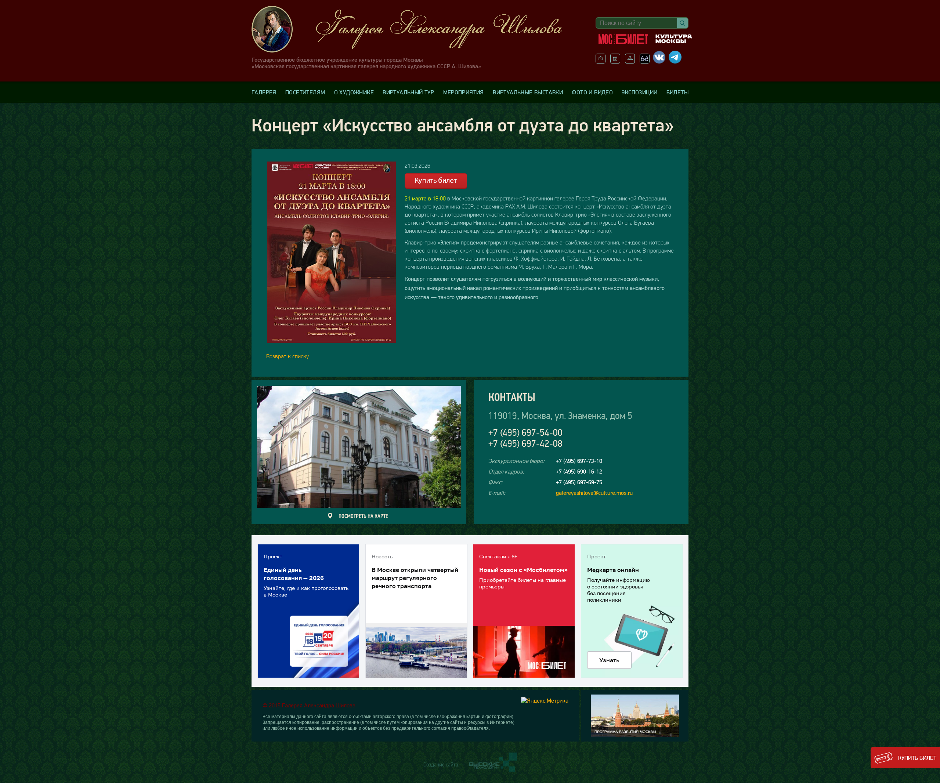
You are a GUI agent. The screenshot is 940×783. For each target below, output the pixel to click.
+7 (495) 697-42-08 (525, 443)
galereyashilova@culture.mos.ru (594, 492)
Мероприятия (463, 92)
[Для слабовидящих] (645, 61)
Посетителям (305, 92)
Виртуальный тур (408, 92)
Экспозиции (639, 92)
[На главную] (600, 61)
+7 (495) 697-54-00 (525, 432)
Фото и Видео (592, 92)
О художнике (354, 92)
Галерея (264, 92)
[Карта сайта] (630, 61)
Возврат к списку (287, 356)
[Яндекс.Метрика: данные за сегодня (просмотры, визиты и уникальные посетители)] (544, 700)
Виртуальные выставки (528, 92)
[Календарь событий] (615, 61)
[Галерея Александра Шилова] (415, 29)
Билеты (677, 92)
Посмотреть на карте (363, 516)
